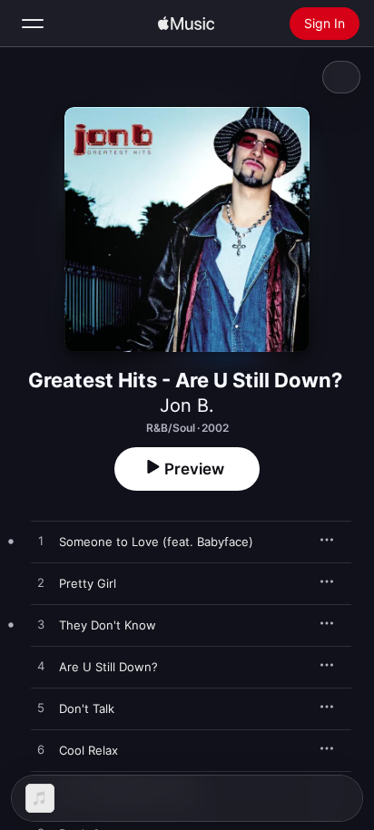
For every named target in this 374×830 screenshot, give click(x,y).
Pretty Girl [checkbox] (87, 583)
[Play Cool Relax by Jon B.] (41, 750)
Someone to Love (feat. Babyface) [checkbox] (156, 541)
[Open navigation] (33, 24)
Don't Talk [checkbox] (86, 708)
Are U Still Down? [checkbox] (108, 666)
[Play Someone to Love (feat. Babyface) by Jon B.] (41, 541)
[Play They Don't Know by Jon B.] (41, 625)
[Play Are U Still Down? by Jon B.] (41, 667)
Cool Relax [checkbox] (88, 750)
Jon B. (187, 405)
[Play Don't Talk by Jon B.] (41, 708)
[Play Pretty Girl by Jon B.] (41, 583)
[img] (186, 23)
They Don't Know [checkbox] (107, 625)
